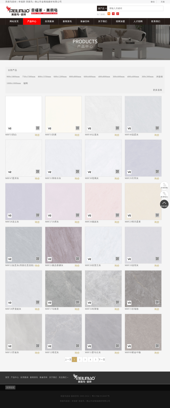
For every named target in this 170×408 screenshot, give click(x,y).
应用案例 (49, 21)
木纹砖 (159, 77)
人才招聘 (138, 21)
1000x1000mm (14, 83)
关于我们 (102, 21)
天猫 (163, 2)
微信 (153, 2)
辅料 (26, 83)
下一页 (101, 359)
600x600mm (90, 77)
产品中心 (31, 21)
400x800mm (104, 77)
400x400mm (133, 77)
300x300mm (148, 77)
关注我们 (63, 377)
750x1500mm (28, 77)
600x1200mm (60, 77)
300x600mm (119, 77)
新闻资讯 (67, 21)
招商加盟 (120, 21)
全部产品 (12, 70)
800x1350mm (44, 77)
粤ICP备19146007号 (101, 396)
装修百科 (85, 21)
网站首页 (14, 21)
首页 (7, 377)
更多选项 (157, 90)
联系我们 (155, 21)
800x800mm (75, 77)
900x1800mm (13, 77)
